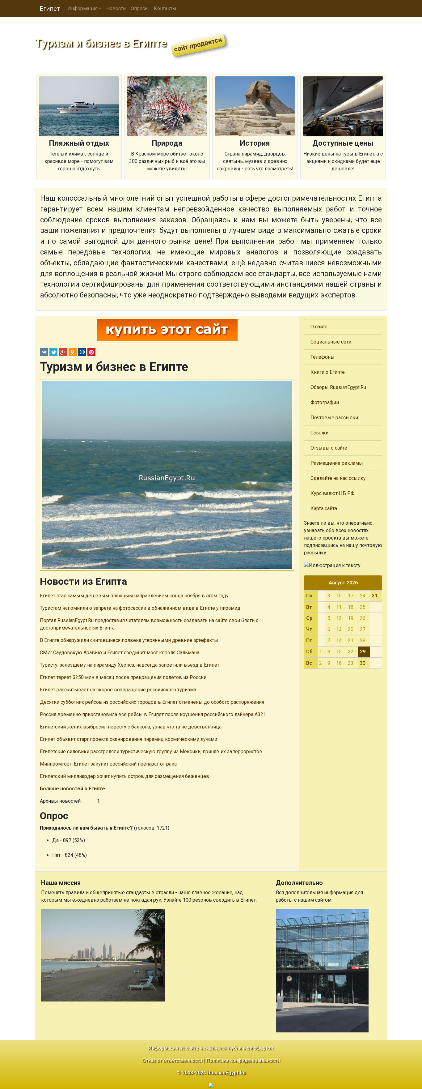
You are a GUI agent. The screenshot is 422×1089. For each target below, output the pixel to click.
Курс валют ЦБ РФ (332, 493)
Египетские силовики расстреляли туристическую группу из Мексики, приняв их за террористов (151, 751)
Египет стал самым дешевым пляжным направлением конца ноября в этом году (134, 596)
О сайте (318, 327)
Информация (82, 8)
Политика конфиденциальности (243, 1060)
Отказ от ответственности (172, 1060)
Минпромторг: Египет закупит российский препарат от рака (108, 764)
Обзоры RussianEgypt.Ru (338, 387)
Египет (50, 8)
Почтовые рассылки (334, 418)
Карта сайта (323, 508)
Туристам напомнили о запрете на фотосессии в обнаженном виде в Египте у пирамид (140, 608)
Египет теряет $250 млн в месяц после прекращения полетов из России (123, 677)
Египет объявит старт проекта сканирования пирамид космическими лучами (128, 739)
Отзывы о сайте (328, 448)
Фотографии (324, 402)
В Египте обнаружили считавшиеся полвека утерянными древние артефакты (129, 640)
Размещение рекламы (336, 463)
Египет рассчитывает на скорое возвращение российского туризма (118, 690)
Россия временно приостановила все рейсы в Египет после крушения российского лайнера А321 (153, 714)
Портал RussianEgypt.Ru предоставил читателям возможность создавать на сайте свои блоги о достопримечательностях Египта (149, 624)
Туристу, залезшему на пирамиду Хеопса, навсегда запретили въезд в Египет (129, 665)
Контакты (165, 8)
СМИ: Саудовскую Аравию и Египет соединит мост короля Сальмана (119, 653)
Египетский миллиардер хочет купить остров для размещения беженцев (124, 776)
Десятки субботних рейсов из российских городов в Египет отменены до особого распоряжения (152, 702)
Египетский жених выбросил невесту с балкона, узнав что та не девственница (131, 727)
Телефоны (322, 357)
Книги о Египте (327, 372)
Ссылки (319, 433)
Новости (116, 8)
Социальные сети (330, 342)
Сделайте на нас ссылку (338, 478)
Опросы (140, 8)
